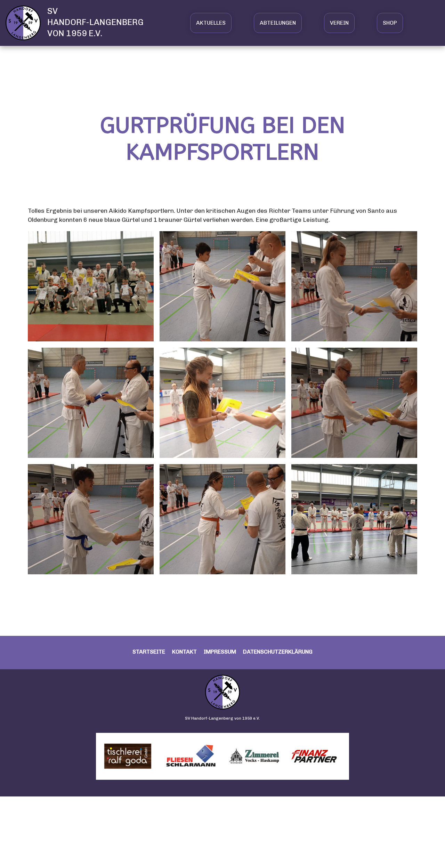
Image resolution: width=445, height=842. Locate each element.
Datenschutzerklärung (278, 651)
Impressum (220, 651)
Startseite (148, 651)
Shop (390, 22)
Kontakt (184, 651)
